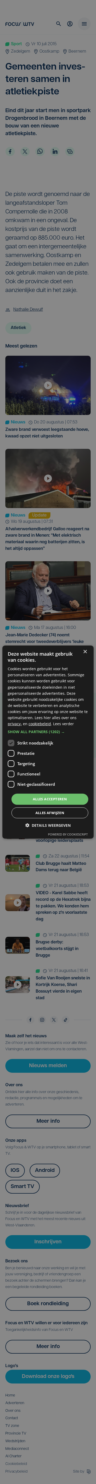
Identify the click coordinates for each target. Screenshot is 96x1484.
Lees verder (63, 723)
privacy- (15, 723)
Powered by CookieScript (68, 834)
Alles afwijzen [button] (50, 812)
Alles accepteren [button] (50, 799)
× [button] (85, 652)
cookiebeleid (40, 723)
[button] (48, 731)
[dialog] (48, 741)
